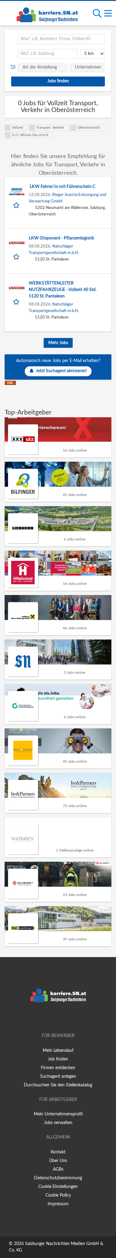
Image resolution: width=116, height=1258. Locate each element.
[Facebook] (49, 1018)
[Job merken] (17, 204)
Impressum (58, 1204)
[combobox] (61, 39)
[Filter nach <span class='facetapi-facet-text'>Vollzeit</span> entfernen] (8, 128)
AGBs (58, 1169)
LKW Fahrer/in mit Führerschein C (62, 187)
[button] (14, 67)
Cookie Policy (58, 1195)
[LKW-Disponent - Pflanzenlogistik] (16, 243)
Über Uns (58, 1161)
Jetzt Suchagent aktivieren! (61, 371)
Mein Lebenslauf (58, 1050)
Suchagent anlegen (58, 1076)
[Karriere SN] (47, 14)
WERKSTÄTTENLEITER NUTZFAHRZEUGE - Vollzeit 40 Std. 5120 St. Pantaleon (63, 289)
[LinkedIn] (68, 1018)
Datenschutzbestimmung (58, 1178)
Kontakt (58, 1152)
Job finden (58, 1059)
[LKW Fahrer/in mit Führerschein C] (16, 191)
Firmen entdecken (58, 1068)
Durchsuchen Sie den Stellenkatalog (58, 1085)
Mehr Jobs (58, 343)
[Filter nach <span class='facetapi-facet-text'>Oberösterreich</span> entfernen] (73, 128)
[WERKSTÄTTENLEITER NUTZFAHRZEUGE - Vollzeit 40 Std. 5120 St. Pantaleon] (16, 288)
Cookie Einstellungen (58, 1187)
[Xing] (59, 1018)
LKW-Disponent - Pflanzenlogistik (61, 238)
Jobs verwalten (58, 1123)
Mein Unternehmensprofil (58, 1114)
